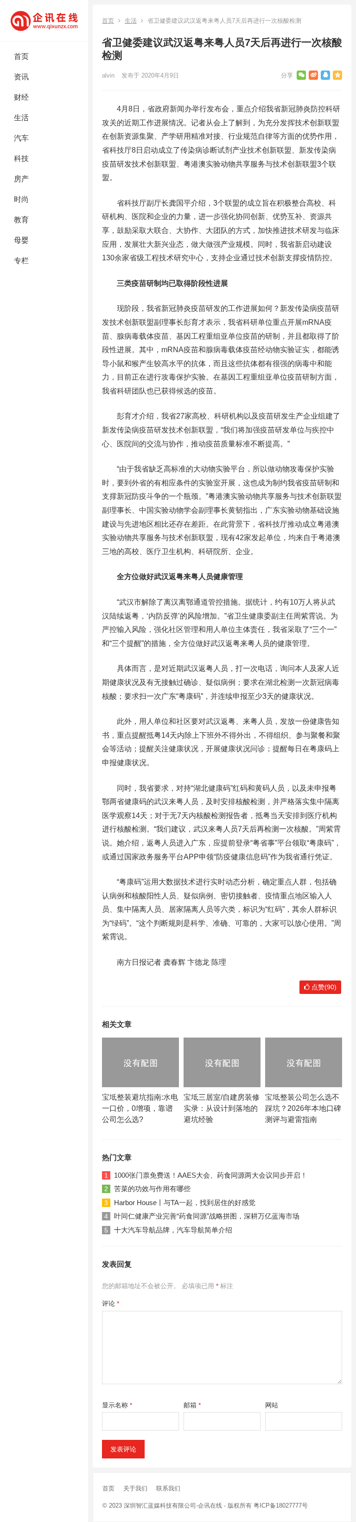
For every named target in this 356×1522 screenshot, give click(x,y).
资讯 (21, 77)
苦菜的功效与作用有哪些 (152, 1189)
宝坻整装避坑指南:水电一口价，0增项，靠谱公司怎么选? (140, 1108)
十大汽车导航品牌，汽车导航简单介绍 (173, 1230)
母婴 (21, 240)
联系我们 (168, 1488)
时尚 (21, 199)
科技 (21, 158)
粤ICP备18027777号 (281, 1505)
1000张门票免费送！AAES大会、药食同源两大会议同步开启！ (210, 1175)
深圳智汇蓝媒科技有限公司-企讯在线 (173, 1505)
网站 (271, 1405)
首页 (21, 56)
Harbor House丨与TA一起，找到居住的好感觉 (184, 1202)
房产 (21, 179)
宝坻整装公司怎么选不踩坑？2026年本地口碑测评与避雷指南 (303, 1108)
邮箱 (192, 1405)
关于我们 (135, 1488)
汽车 (21, 138)
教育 (21, 220)
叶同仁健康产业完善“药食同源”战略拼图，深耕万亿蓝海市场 (206, 1216)
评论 (110, 1303)
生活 (21, 118)
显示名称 (117, 1405)
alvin (108, 75)
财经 (21, 97)
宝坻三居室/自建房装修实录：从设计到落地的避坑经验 (222, 1108)
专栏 (21, 260)
